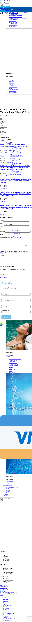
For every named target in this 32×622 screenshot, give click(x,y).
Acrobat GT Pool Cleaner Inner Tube (11, 156)
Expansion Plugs (16, 233)
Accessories (9, 10)
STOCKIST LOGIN (5, 7)
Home (1, 12)
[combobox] (4, 300)
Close (1, 595)
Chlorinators (12, 150)
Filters (10, 154)
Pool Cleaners (12, 158)
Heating (11, 162)
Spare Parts (6, 12)
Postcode (2, 231)
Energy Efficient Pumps (17, 148)
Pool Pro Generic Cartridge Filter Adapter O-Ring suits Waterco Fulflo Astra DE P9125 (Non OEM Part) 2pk (15, 180)
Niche (13, 170)
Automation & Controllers (15, 174)
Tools (13, 236)
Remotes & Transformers (18, 173)
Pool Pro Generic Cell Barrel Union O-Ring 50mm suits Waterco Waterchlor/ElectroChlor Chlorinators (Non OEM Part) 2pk (16, 207)
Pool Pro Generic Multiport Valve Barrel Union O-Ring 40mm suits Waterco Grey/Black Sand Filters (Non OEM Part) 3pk (15, 193)
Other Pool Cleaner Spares (22, 12)
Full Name (4, 291)
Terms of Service (9, 252)
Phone (2, 226)
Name (1, 220)
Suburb (2, 229)
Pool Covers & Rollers (17, 163)
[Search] (1, 5)
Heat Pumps (15, 164)
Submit (6, 317)
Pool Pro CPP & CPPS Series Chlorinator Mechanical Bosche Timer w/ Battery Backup (14, 145)
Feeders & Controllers (17, 152)
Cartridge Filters (15, 156)
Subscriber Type (5, 310)
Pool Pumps (15, 147)
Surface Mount (15, 171)
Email (1, 223)
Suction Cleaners (16, 159)
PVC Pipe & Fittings (17, 230)
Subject (2, 234)
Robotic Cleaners (16, 160)
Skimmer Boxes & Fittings (15, 237)
